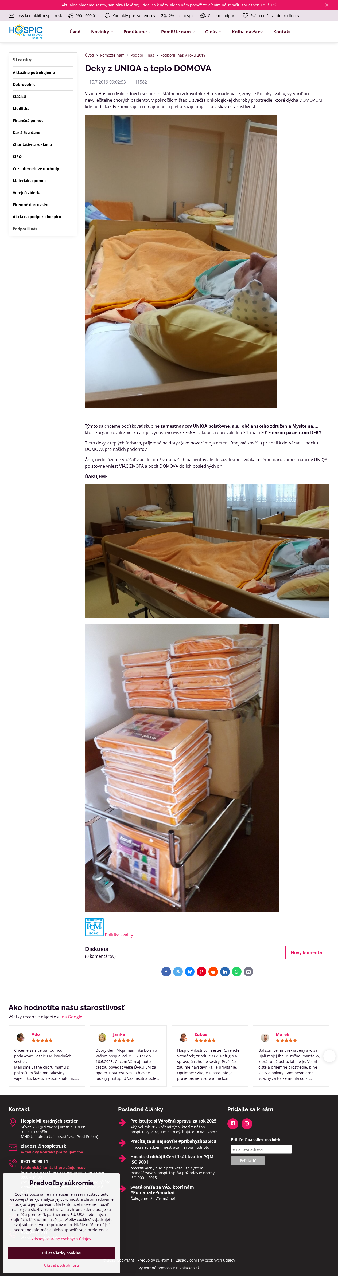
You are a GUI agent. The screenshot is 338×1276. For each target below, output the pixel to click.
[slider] (42, 1040)
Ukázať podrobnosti (61, 1265)
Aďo (36, 1034)
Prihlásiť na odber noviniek (256, 1139)
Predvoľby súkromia (155, 1260)
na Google (72, 1017)
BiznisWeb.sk (188, 1267)
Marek (282, 1034)
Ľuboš (201, 1034)
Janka (119, 1034)
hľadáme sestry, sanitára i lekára (108, 4)
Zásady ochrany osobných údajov (205, 1260)
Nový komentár (307, 952)
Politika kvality (118, 935)
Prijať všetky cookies (61, 1252)
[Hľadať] (325, 32)
